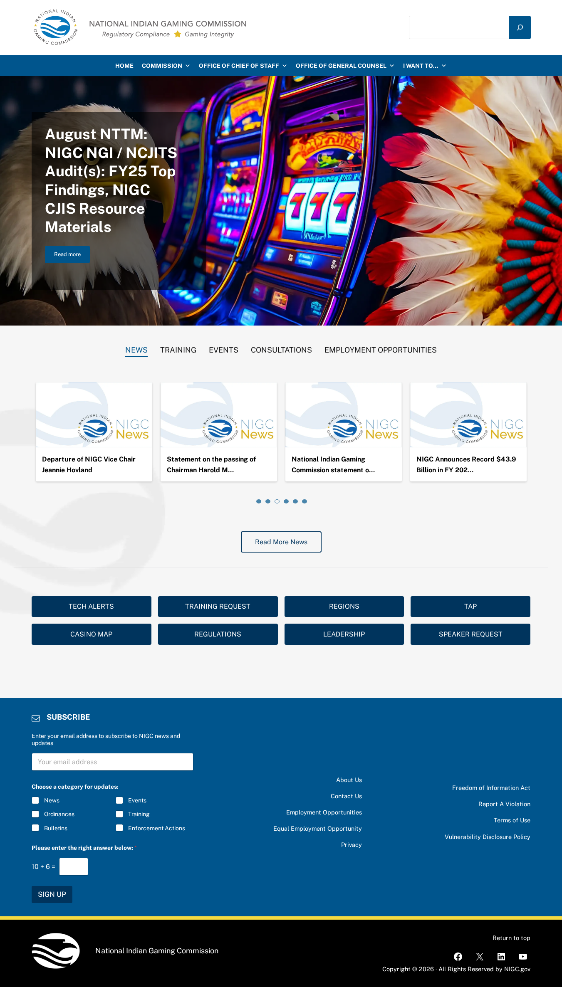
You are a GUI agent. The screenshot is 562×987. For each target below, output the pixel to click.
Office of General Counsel (341, 65)
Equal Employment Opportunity (317, 828)
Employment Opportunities (324, 812)
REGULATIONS (217, 634)
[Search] (520, 27)
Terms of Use (512, 820)
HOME (124, 65)
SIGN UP (52, 894)
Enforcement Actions (156, 828)
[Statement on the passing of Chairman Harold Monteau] (219, 415)
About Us (349, 779)
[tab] (136, 348)
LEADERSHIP (344, 634)
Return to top (511, 937)
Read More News (281, 542)
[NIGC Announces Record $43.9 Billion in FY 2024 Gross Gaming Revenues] (468, 415)
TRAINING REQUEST (217, 606)
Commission (162, 65)
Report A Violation (504, 803)
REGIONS (344, 606)
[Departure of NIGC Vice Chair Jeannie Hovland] (94, 415)
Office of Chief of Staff (239, 65)
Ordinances (59, 814)
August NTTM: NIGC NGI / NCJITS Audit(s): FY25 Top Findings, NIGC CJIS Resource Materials (111, 180)
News (51, 800)
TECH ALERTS (91, 606)
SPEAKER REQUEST (471, 634)
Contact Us (346, 795)
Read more (72, 255)
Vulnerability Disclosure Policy (487, 836)
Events (137, 800)
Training (139, 814)
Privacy (351, 844)
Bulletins (55, 828)
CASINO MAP (91, 634)
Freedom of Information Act (491, 787)
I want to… (420, 65)
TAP (470, 606)
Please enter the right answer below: (84, 847)
